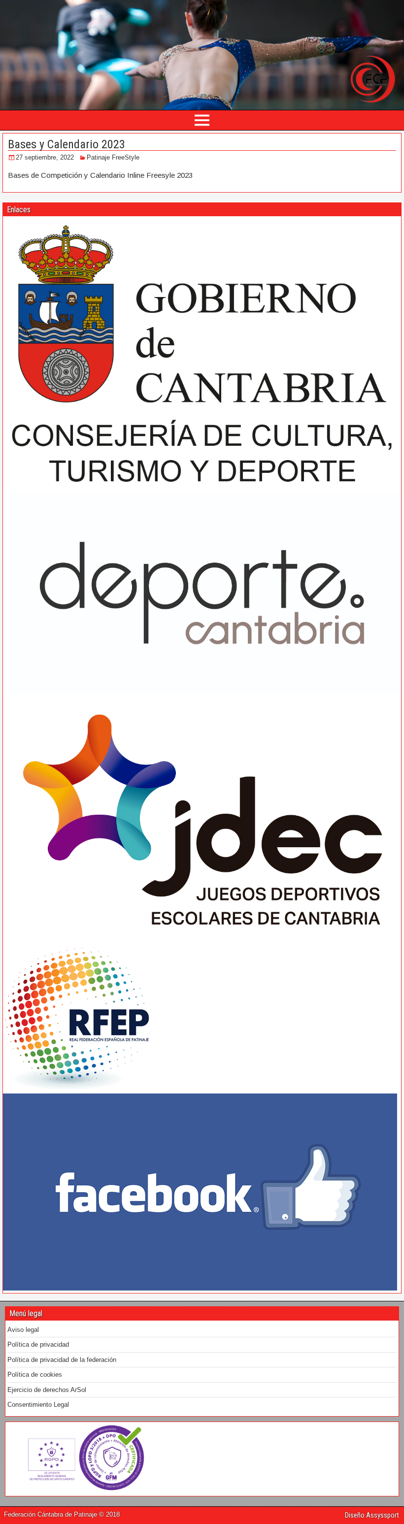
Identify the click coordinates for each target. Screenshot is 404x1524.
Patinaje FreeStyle (113, 157)
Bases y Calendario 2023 (66, 144)
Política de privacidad (38, 1344)
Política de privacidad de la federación (61, 1359)
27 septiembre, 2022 (45, 157)
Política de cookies (34, 1374)
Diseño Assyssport (372, 1515)
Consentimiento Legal (38, 1404)
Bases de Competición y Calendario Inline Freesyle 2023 (100, 175)
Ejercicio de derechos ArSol (46, 1389)
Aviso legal (23, 1329)
